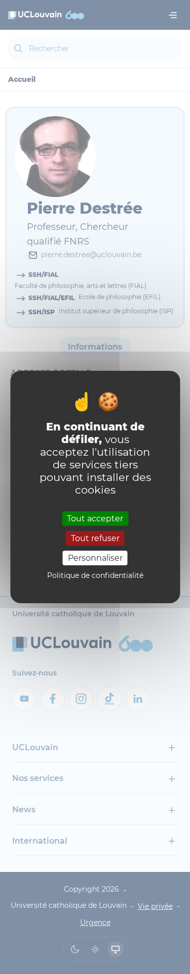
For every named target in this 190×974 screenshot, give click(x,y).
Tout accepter (95, 518)
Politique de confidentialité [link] (95, 575)
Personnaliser (95, 558)
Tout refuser (95, 538)
